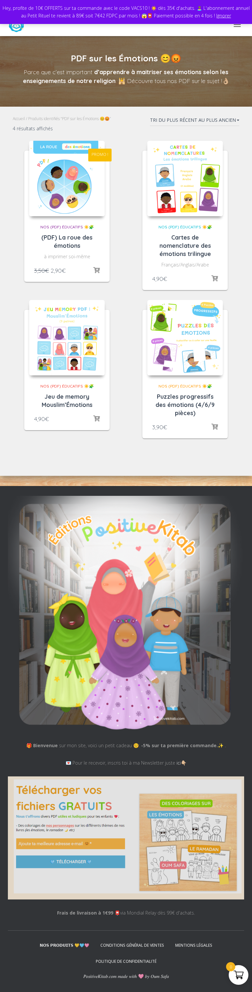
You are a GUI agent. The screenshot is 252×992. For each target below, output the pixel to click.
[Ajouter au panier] (96, 270)
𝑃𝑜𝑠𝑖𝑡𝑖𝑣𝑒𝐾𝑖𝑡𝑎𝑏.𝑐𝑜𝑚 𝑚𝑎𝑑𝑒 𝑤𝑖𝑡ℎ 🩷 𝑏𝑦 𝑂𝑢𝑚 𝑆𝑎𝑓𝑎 (126, 976)
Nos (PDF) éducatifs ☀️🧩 (67, 226)
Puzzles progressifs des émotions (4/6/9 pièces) (185, 405)
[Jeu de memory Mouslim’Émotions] (67, 337)
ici (179, 763)
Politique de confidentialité (126, 961)
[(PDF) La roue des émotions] (67, 178)
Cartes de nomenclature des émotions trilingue (185, 246)
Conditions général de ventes (132, 945)
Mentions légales (193, 945)
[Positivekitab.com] (19, 24)
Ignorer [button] (223, 15)
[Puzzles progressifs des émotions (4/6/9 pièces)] (185, 337)
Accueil (19, 118)
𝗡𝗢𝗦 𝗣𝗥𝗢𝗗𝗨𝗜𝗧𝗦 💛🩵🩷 (64, 945)
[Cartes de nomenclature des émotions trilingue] (185, 178)
